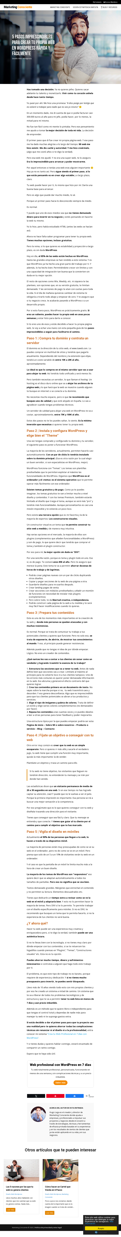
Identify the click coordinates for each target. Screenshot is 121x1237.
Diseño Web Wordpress (14, 1194)
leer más (10, 1210)
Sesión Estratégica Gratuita (85, 7)
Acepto (101, 1228)
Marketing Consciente (60, 7)
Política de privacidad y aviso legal (48, 1227)
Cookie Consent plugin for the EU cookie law (101, 1232)
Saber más (60, 1082)
